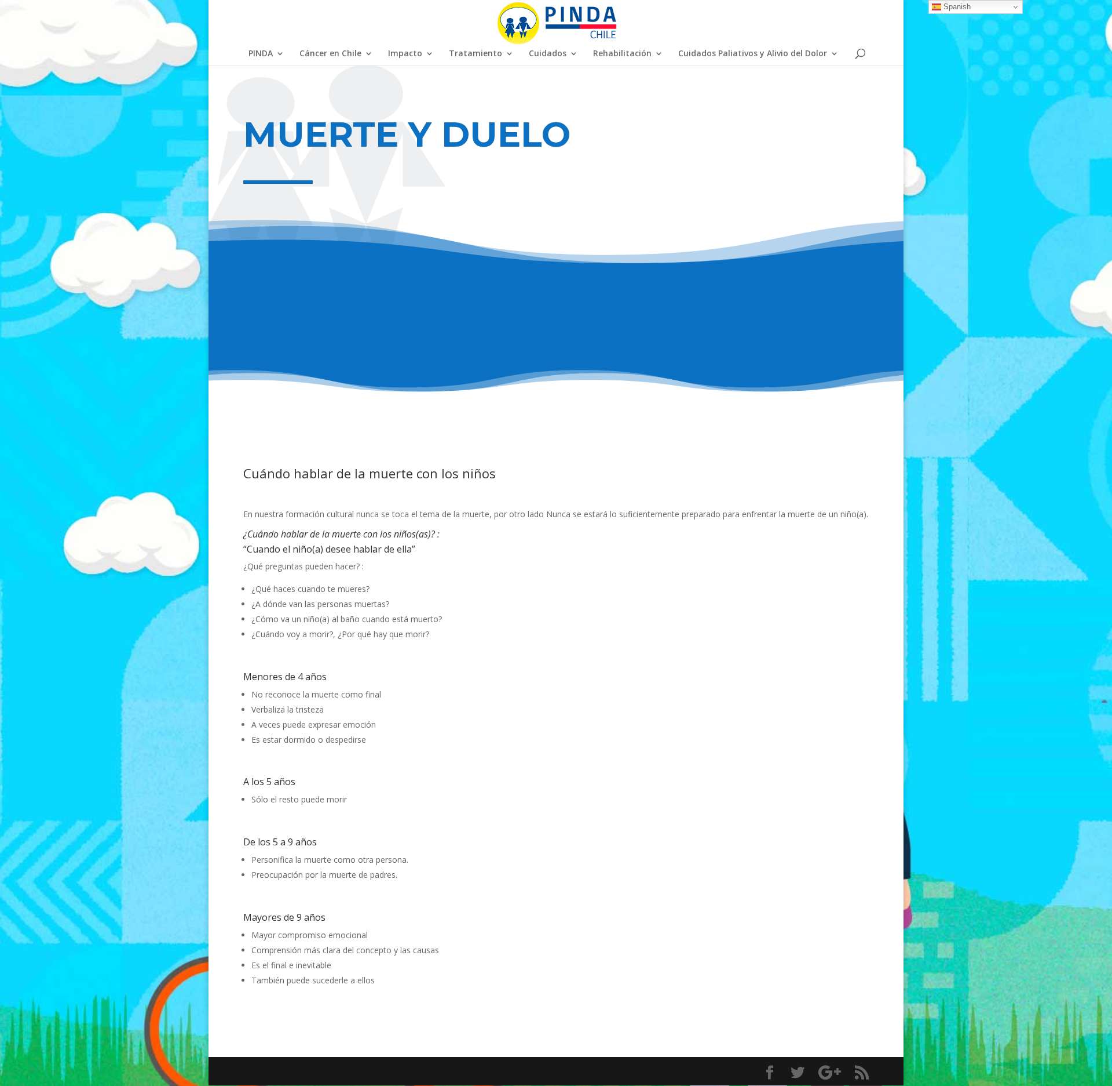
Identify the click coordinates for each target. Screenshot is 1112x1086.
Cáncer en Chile (330, 54)
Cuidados (547, 54)
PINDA (260, 54)
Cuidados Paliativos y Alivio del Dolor (752, 54)
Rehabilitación (622, 54)
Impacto (405, 54)
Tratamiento (475, 54)
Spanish (956, 6)
